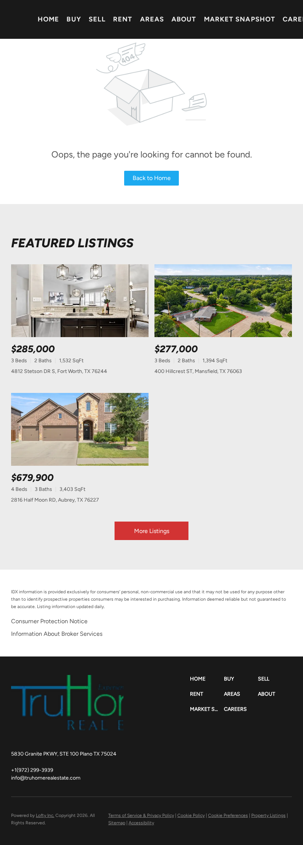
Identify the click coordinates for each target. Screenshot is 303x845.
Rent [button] (122, 19)
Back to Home (152, 177)
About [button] (184, 19)
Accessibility (141, 822)
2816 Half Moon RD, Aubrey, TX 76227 (55, 500)
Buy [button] (74, 19)
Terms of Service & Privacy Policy (141, 815)
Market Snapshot (240, 19)
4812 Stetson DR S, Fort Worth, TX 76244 (59, 371)
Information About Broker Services (56, 633)
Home (48, 19)
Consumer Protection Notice (49, 621)
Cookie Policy (191, 815)
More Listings (151, 531)
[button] (207, 679)
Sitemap (116, 822)
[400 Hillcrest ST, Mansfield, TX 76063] (223, 300)
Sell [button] (97, 19)
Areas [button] (152, 19)
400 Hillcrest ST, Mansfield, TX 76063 (198, 371)
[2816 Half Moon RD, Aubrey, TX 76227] (80, 429)
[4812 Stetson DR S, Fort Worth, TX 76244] (80, 300)
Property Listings (268, 815)
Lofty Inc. (45, 815)
